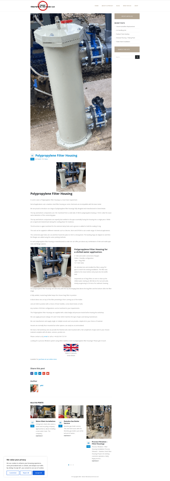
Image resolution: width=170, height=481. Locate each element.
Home (96, 6)
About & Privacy (107, 6)
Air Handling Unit (121, 30)
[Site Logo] (42, 5)
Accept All (38, 473)
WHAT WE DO (127, 6)
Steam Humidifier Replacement (125, 26)
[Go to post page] (42, 411)
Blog (118, 6)
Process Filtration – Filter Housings (100, 443)
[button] (68, 465)
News (46, 159)
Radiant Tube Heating (122, 34)
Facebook (31, 373)
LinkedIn (39, 373)
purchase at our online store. (48, 359)
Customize (12, 473)
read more (39, 436)
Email (47, 373)
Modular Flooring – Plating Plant (125, 38)
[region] (25, 466)
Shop (136, 6)
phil (40, 159)
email (45, 336)
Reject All (26, 473)
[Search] (137, 57)
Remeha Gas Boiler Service (71, 422)
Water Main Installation (45, 421)
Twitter (35, 373)
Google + (43, 373)
